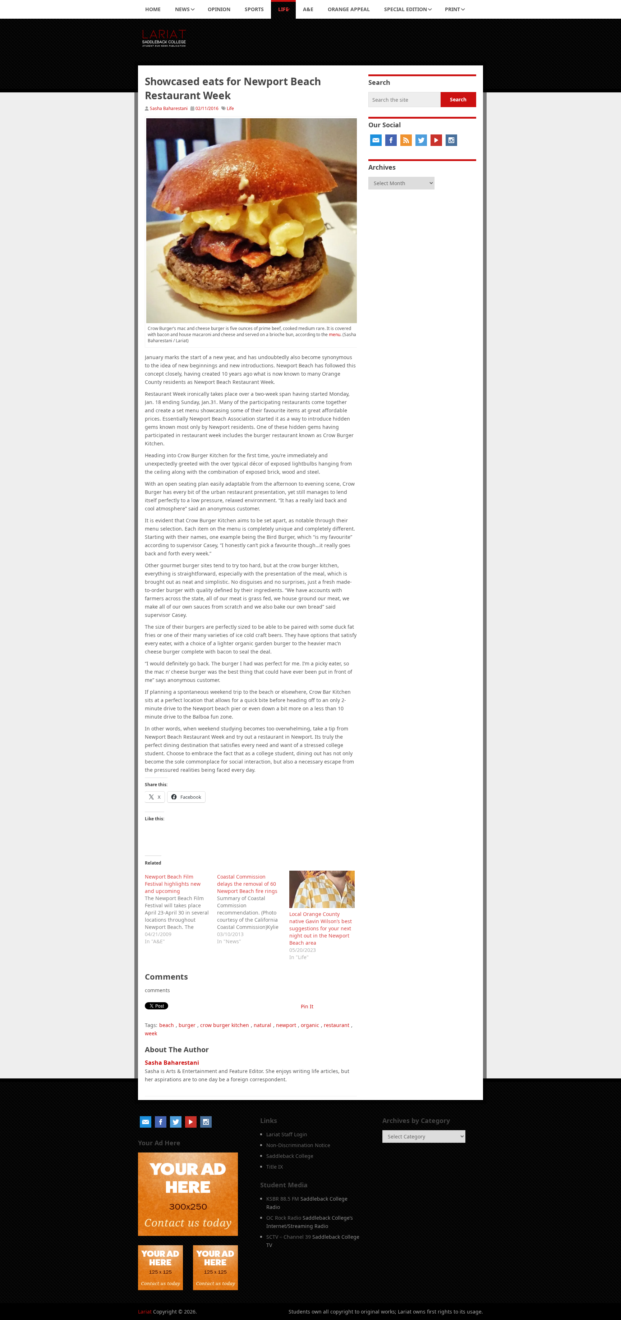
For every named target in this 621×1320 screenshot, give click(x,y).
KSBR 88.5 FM (282, 1198)
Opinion (219, 9)
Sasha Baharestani (169, 108)
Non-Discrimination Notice (298, 1145)
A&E (308, 9)
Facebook (391, 140)
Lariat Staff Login (286, 1134)
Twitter (421, 140)
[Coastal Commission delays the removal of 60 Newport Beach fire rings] (253, 908)
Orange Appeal (349, 9)
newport (286, 1025)
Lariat (145, 1311)
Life (283, 9)
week (151, 1033)
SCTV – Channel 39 (288, 1236)
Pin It (307, 1006)
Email (376, 140)
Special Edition (405, 9)
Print (452, 9)
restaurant (336, 1025)
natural (262, 1025)
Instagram (451, 140)
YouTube (436, 140)
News (182, 9)
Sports (254, 9)
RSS (406, 140)
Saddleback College (289, 1155)
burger (187, 1025)
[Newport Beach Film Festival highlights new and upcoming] (181, 908)
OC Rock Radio (283, 1217)
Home (153, 9)
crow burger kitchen (224, 1025)
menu (334, 334)
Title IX (274, 1166)
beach (166, 1025)
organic (310, 1025)
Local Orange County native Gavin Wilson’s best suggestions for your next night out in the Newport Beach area (320, 928)
